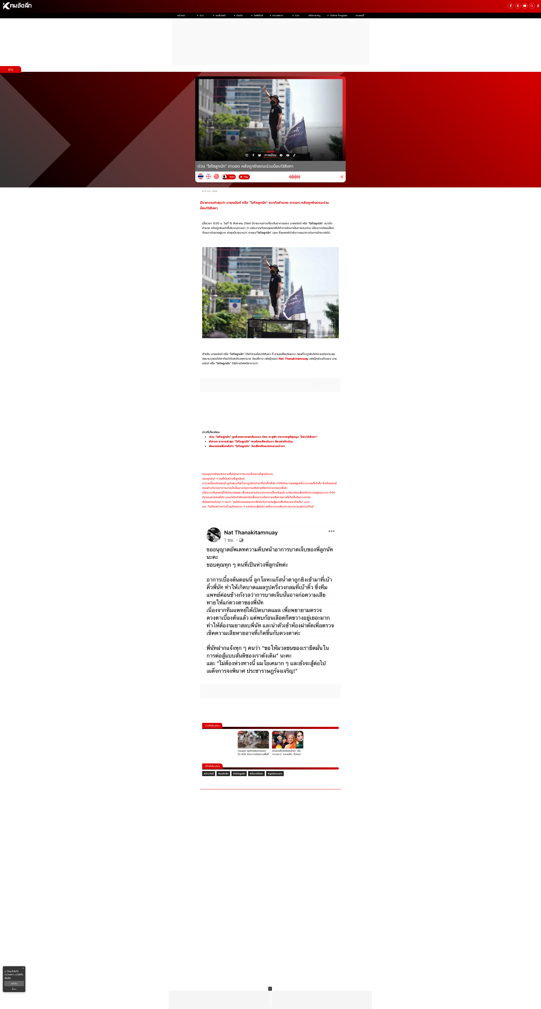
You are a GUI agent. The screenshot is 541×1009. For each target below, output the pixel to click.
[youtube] (525, 5)
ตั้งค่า (14, 989)
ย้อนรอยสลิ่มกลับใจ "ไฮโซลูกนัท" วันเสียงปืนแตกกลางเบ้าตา (248, 446)
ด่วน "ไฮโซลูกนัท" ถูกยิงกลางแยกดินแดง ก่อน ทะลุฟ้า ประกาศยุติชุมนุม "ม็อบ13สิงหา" (263, 437)
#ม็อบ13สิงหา (256, 773)
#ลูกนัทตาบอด (275, 773)
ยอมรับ (14, 983)
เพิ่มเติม (7, 977)
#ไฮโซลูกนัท (239, 773)
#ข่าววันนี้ (209, 773)
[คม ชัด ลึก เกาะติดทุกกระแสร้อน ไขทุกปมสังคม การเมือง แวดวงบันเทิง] (270, 6)
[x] (518, 5)
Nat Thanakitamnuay (293, 359)
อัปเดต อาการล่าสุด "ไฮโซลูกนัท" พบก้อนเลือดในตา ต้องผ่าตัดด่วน (251, 441)
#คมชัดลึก (223, 773)
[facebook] (511, 5)
